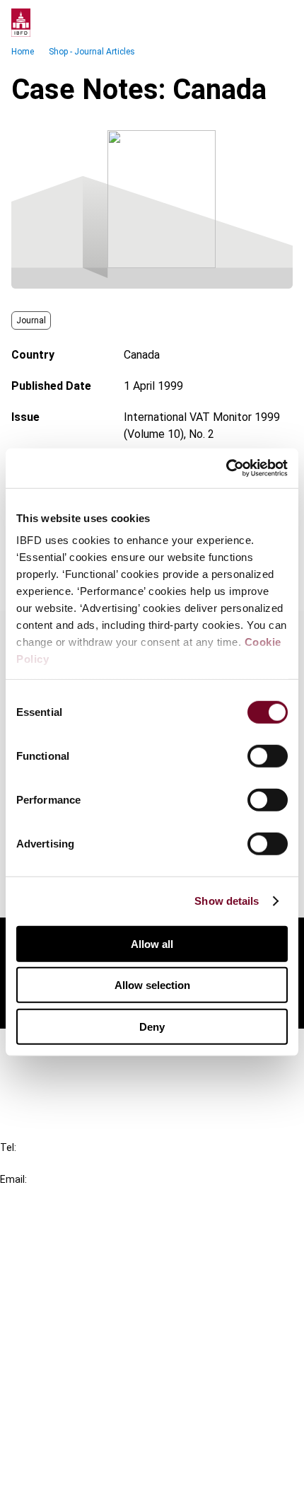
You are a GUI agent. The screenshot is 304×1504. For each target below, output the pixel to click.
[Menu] (278, 22)
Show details (226, 901)
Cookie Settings (68, 1458)
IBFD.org (49, 1240)
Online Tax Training (74, 1291)
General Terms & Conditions (96, 1382)
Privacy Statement (75, 1407)
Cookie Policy (62, 1433)
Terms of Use (62, 1484)
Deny (152, 1026)
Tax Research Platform (86, 1266)
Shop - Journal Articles (92, 52)
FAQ (38, 1073)
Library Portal (61, 1317)
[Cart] (250, 22)
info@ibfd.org (33, 1195)
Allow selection (152, 985)
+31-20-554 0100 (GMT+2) (68, 1163)
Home (22, 52)
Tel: (8, 1147)
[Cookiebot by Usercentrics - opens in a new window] (226, 468)
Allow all (152, 943)
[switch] (267, 755)
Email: (13, 1179)
